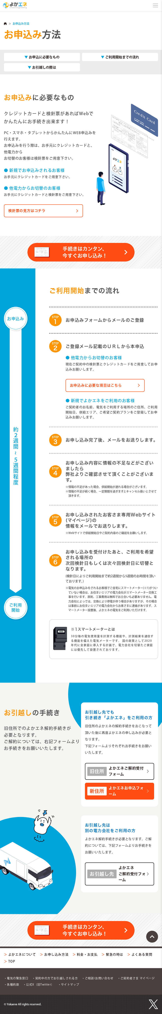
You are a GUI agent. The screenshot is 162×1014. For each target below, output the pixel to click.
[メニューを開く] (155, 5)
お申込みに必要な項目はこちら (96, 385)
